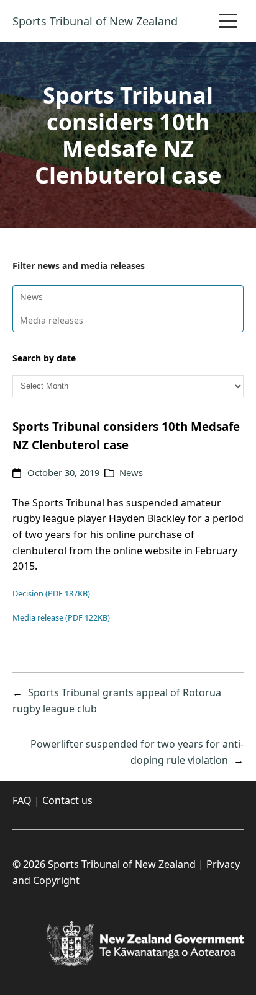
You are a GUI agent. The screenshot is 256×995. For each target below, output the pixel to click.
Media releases (51, 320)
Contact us (67, 800)
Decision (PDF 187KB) (51, 593)
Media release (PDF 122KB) (61, 617)
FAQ (22, 800)
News (31, 297)
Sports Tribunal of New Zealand (95, 21)
